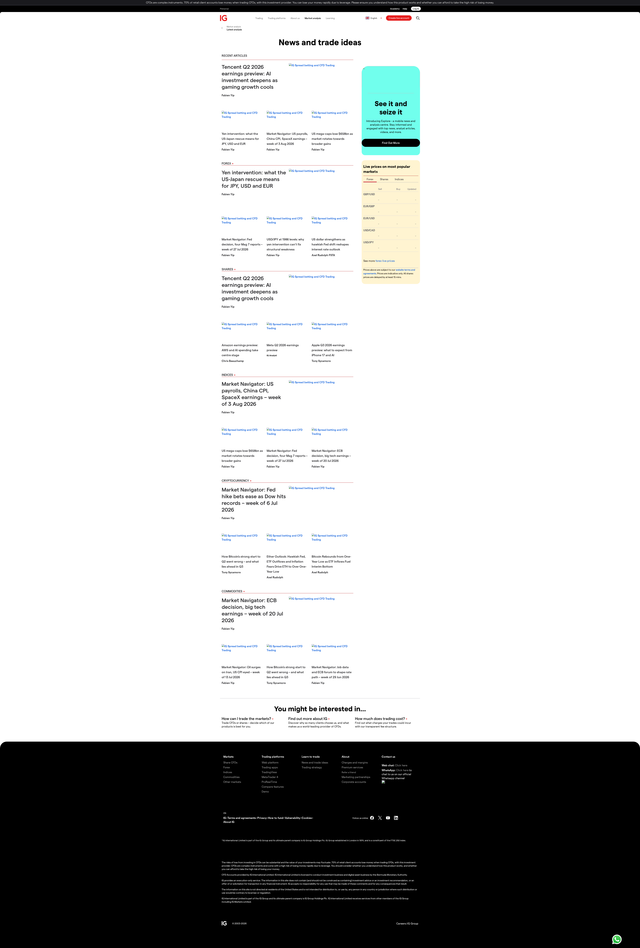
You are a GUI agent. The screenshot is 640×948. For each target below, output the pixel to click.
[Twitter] (380, 818)
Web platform (270, 762)
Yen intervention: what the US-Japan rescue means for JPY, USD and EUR (240, 138)
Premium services (352, 767)
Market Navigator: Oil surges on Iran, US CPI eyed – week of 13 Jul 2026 (241, 672)
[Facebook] (372, 818)
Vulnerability (292, 817)
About (345, 756)
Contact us (388, 756)
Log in (416, 8)
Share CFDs (230, 762)
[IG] (223, 18)
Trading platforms (277, 18)
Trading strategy (312, 767)
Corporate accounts (354, 781)
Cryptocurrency (235, 480)
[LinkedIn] (396, 818)
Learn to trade (311, 756)
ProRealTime (269, 781)
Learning (330, 18)
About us (295, 18)
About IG (228, 821)
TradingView (269, 772)
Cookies (307, 817)
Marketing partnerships (356, 776)
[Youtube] (388, 818)
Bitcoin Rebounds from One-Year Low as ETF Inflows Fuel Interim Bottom (331, 561)
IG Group (412, 923)
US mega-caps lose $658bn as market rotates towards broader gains (332, 138)
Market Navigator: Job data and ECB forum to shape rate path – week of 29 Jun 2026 (332, 672)
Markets (228, 756)
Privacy (261, 817)
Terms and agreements (242, 817)
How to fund (275, 817)
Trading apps (270, 767)
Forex (226, 163)
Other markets (232, 781)
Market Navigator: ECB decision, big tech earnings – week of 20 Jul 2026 (331, 455)
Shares (227, 269)
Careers (401, 923)
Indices (227, 374)
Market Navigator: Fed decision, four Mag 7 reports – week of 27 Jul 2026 (242, 244)
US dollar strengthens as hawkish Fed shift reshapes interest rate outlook (330, 244)
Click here (401, 765)
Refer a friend (349, 772)
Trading (259, 18)
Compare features (273, 786)
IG (224, 817)
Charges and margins (355, 762)
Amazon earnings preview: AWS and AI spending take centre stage (240, 350)
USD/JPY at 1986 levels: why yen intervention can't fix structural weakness (285, 244)
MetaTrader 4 (270, 776)
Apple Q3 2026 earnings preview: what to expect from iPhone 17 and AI (332, 350)
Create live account (399, 18)
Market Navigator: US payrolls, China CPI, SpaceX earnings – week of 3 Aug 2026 (287, 138)
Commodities (232, 591)
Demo (265, 791)
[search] (418, 18)
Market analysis (313, 18)
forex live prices (385, 260)
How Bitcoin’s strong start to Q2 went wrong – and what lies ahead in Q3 (241, 561)
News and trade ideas (315, 762)
